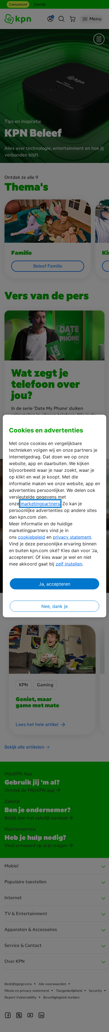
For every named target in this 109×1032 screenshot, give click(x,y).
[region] (54, 516)
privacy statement (72, 537)
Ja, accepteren (54, 584)
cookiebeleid (31, 537)
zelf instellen (69, 564)
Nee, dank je (54, 606)
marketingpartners (40, 503)
